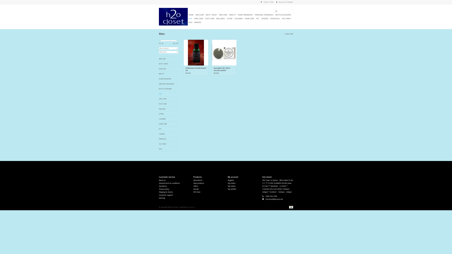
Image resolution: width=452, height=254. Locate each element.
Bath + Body (211, 15)
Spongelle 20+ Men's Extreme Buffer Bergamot (222, 69)
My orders (232, 183)
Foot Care (209, 18)
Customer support (166, 195)
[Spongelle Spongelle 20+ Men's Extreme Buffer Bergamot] (224, 52)
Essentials (275, 18)
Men (190, 18)
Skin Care (199, 15)
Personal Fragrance (264, 15)
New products (198, 183)
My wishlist (232, 189)
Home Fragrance (245, 15)
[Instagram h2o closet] (228, 166)
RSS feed (196, 192)
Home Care (249, 18)
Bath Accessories (283, 15)
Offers (195, 186)
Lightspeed (191, 207)
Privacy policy (164, 189)
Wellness (220, 18)
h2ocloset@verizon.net (274, 199)
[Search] (275, 11)
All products (197, 180)
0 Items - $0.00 (268, 2)
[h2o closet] (173, 17)
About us (162, 180)
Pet (257, 18)
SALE (190, 22)
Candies (264, 18)
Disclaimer (163, 186)
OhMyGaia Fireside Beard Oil (196, 69)
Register (231, 180)
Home (190, 15)
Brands (197, 22)
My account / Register (286, 2)
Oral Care (198, 18)
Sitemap (162, 198)
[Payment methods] (290, 207)
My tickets (232, 186)
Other (229, 18)
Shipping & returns (166, 192)
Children (238, 18)
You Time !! (286, 18)
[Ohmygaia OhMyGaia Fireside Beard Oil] (196, 52)
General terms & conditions (169, 183)
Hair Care (223, 15)
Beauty (232, 15)
